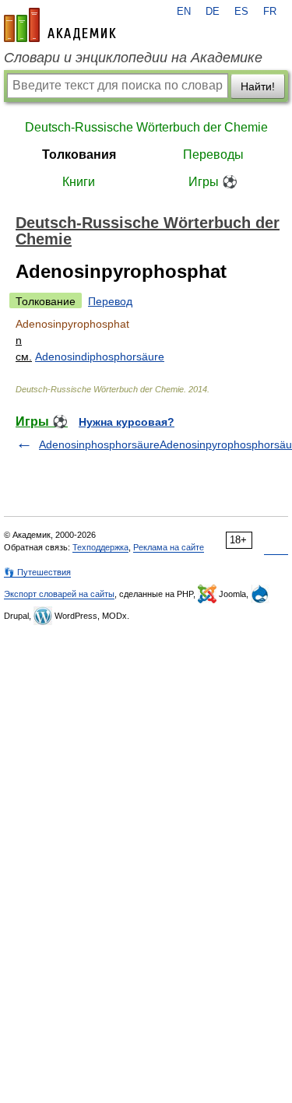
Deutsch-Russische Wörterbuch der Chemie (146, 127)
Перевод (110, 301)
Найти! (258, 86)
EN (184, 11)
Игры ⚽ (212, 181)
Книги (78, 181)
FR (269, 11)
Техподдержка (100, 547)
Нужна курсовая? (126, 422)
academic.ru (60, 25)
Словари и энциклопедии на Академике (133, 57)
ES (241, 11)
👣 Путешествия (37, 572)
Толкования (79, 154)
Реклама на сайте (168, 547)
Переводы (213, 154)
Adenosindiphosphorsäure (99, 356)
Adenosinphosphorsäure (99, 444)
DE (213, 11)
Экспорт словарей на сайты (59, 594)
